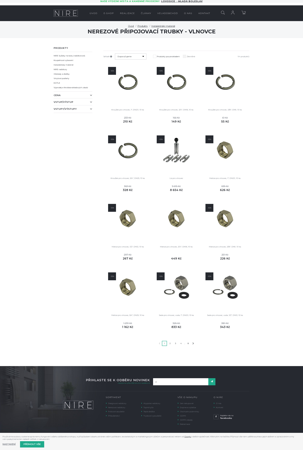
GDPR (183, 416)
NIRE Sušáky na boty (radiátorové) (69, 55)
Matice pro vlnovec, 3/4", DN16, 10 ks (176, 246)
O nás (218, 403)
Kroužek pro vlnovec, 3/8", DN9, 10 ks (225, 109)
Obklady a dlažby (62, 74)
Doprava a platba (188, 407)
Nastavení (9, 444)
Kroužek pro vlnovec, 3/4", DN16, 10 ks (176, 109)
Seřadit (106, 56)
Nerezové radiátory (116, 407)
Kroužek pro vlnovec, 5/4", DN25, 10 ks (128, 178)
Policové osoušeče (116, 411)
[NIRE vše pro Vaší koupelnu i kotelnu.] (66, 13)
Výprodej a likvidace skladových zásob (71, 87)
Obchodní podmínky (189, 411)
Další (193, 343)
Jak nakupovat (187, 403)
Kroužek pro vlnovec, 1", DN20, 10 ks (127, 109)
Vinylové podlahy (61, 78)
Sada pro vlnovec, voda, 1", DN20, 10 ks (176, 315)
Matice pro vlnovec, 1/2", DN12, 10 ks (128, 246)
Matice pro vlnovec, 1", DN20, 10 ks (225, 178)
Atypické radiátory (151, 403)
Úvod (131, 26)
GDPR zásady (186, 420)
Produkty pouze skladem (168, 56)
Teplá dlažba (149, 411)
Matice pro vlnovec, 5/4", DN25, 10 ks (127, 315)
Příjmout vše (32, 444)
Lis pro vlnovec (176, 178)
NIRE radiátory (60, 69)
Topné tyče (148, 407)
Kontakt (219, 407)
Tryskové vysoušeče (152, 416)
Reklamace (185, 424)
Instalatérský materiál (163, 26)
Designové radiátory (117, 403)
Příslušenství (114, 416)
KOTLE (57, 83)
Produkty (142, 26)
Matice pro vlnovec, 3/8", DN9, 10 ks (225, 246)
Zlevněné (191, 56)
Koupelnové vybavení (63, 60)
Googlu (187, 436)
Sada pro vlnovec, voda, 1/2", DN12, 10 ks (225, 315)
